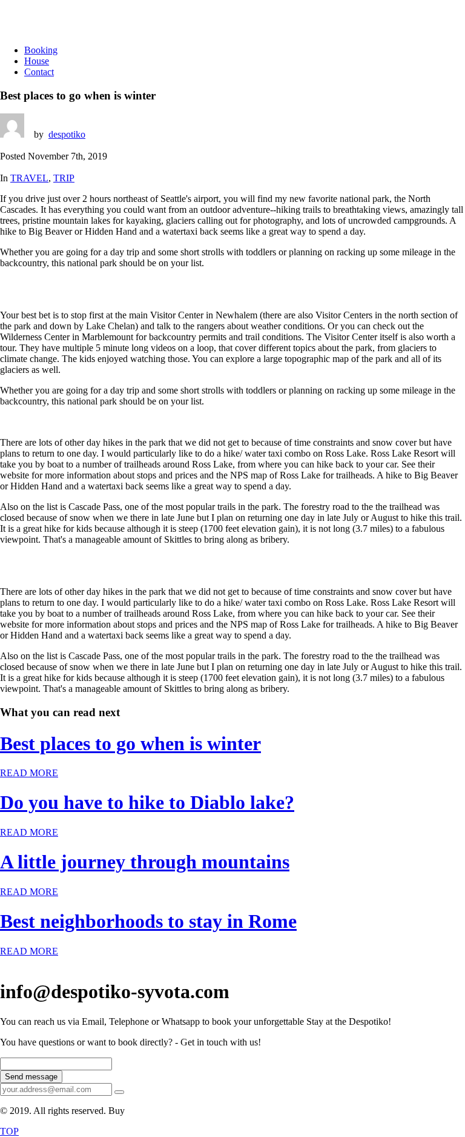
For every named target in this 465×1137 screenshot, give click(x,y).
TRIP (63, 178)
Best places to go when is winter (130, 743)
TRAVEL (29, 178)
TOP (9, 1131)
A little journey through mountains (144, 862)
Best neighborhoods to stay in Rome (148, 921)
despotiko (66, 134)
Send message (31, 1076)
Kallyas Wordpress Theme (177, 1110)
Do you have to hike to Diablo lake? (147, 802)
